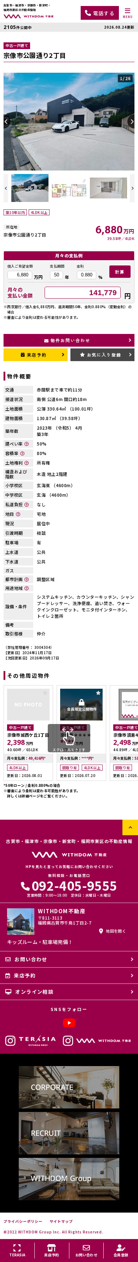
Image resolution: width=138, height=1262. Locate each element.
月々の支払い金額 (20, 293)
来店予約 (37, 355)
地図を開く (116, 931)
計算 (120, 272)
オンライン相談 (34, 991)
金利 (80, 266)
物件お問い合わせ (70, 340)
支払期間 (57, 266)
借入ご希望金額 (20, 266)
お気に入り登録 (104, 355)
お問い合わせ (31, 959)
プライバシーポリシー (23, 1221)
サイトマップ (61, 1221)
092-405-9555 (74, 885)
